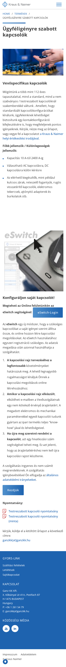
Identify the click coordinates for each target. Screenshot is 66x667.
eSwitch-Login (48, 312)
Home (6, 13)
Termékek (20, 13)
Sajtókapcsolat (11, 574)
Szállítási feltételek (14, 565)
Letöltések (8, 570)
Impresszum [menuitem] (10, 654)
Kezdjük (13, 490)
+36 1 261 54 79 (14, 607)
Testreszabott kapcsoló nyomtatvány (33, 511)
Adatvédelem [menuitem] (28, 654)
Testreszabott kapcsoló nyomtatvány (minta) (33, 518)
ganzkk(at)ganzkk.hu (16, 540)
